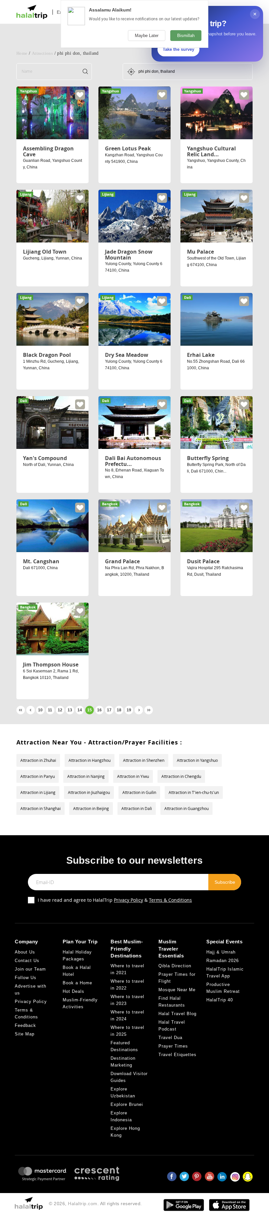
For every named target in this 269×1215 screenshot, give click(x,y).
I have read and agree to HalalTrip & (115, 900)
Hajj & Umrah (221, 952)
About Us (25, 952)
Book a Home (77, 982)
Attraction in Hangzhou (90, 760)
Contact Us (27, 960)
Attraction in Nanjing (86, 776)
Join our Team (30, 969)
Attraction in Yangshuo (197, 760)
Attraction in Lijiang (37, 792)
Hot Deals (73, 991)
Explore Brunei (127, 1104)
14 (79, 710)
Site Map (24, 1034)
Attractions (42, 53)
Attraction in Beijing (91, 808)
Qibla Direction (174, 965)
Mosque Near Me (177, 989)
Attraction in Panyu (37, 776)
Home (22, 53)
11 (50, 710)
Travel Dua (170, 1037)
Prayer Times (173, 1046)
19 (129, 710)
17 (109, 710)
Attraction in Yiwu (133, 776)
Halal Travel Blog (177, 1013)
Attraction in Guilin (139, 792)
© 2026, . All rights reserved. (95, 1203)
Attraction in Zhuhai (38, 760)
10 (40, 710)
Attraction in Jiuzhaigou (89, 792)
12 (60, 710)
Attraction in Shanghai (40, 808)
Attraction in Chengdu (181, 776)
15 (89, 710)
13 (70, 710)
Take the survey (178, 49)
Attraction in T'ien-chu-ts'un (194, 792)
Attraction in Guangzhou (186, 808)
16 (99, 710)
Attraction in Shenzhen (143, 760)
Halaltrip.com (82, 1203)
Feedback (25, 1025)
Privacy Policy (128, 900)
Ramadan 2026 (222, 960)
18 (119, 710)
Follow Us (25, 977)
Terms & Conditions (170, 900)
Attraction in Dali (136, 808)
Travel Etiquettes (177, 1054)
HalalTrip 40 (219, 999)
